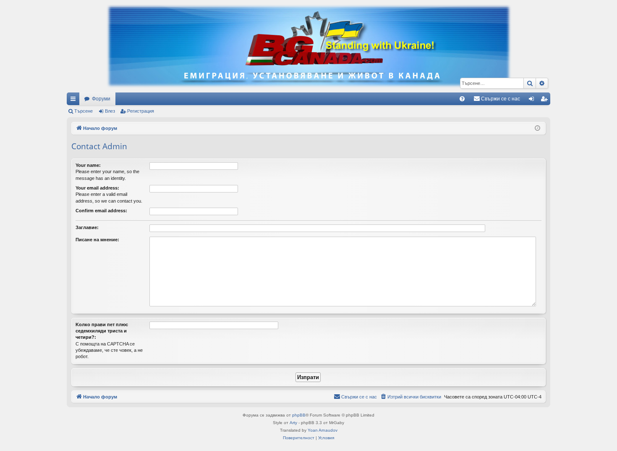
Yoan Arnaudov (322, 430)
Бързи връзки (74, 100)
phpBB (299, 415)
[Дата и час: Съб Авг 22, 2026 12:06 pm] (537, 128)
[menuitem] (462, 98)
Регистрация (140, 110)
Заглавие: (87, 227)
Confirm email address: (101, 210)
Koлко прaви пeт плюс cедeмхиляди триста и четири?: (102, 331)
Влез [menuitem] (533, 100)
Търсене (83, 110)
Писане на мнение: (97, 239)
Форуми (101, 99)
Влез (110, 110)
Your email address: (97, 187)
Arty (293, 422)
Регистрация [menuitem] (545, 100)
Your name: (88, 165)
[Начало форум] (308, 46)
